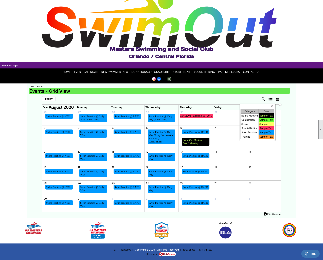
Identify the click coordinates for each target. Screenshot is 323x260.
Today (49, 98)
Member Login (10, 65)
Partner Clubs (229, 72)
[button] (277, 99)
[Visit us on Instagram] (154, 79)
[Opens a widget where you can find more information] (310, 254)
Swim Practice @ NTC (58, 116)
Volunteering (204, 72)
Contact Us (251, 72)
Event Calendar (86, 72)
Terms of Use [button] (189, 250)
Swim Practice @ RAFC (126, 116)
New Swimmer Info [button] (114, 72)
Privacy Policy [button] (205, 250)
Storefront (182, 72)
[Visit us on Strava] (164, 79)
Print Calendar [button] (274, 214)
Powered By (153, 254)
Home (67, 72)
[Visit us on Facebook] (159, 79)
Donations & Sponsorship (150, 72)
